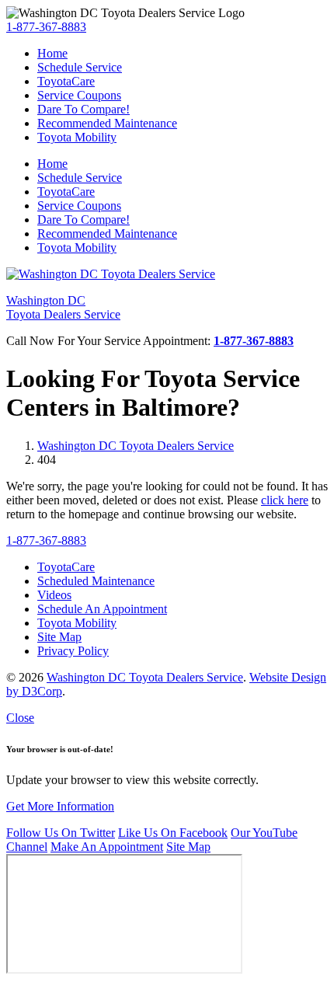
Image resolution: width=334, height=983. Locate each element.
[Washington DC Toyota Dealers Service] (110, 274)
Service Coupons (79, 95)
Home (52, 53)
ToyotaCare (66, 81)
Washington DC (63, 307)
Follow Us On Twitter (60, 832)
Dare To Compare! (83, 109)
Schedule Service (79, 67)
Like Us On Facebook (173, 832)
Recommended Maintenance (107, 123)
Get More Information (60, 806)
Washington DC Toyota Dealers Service (135, 445)
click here (284, 500)
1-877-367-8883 (46, 26)
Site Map (188, 846)
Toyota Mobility (77, 137)
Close (20, 717)
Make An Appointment (106, 846)
